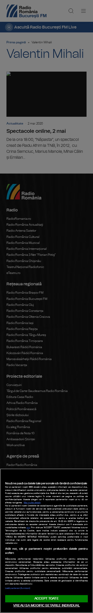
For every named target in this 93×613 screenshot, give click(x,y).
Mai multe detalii (32, 503)
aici (28, 528)
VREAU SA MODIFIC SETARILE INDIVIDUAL (46, 605)
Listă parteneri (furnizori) (17, 588)
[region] (46, 541)
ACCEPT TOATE (46, 598)
